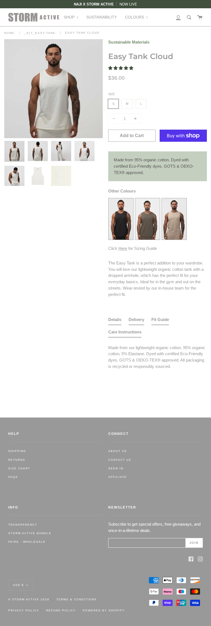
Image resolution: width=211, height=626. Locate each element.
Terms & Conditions (76, 599)
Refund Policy (61, 610)
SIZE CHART (19, 468)
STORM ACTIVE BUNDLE (29, 533)
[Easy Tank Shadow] (121, 238)
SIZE (111, 94)
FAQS (13, 476)
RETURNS (16, 459)
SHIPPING (17, 451)
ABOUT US (117, 451)
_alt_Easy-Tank (39, 32)
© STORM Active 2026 (28, 599)
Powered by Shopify (104, 610)
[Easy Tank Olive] (147, 238)
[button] (121, 68)
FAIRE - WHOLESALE (27, 541)
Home (9, 32)
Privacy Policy (23, 610)
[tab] (114, 321)
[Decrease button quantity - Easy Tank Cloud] (114, 118)
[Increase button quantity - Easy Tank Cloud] (134, 118)
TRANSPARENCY (22, 524)
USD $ (18, 585)
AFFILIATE (117, 476)
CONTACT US (119, 459)
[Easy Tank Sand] (174, 238)
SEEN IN (115, 468)
